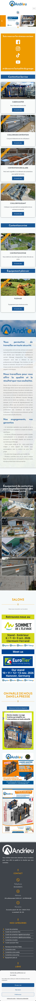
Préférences (18, 994)
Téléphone (18, 884)
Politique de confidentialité (22, 998)
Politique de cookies (11, 998)
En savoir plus (18, 110)
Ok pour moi (18, 985)
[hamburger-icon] (34, 8)
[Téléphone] (18, 879)
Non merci (18, 990)
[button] (2, 21)
